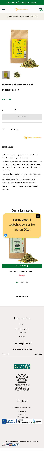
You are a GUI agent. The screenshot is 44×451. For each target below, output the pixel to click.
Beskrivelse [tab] (7, 147)
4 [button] (24, 282)
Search (22, 324)
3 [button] (22, 282)
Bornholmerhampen (18, 441)
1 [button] (17, 282)
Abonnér (38, 354)
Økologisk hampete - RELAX (22, 272)
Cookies (22, 336)
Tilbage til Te (23, 296)
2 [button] (19, 282)
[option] (22, 254)
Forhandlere (22, 332)
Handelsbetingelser (22, 329)
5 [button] (27, 282)
